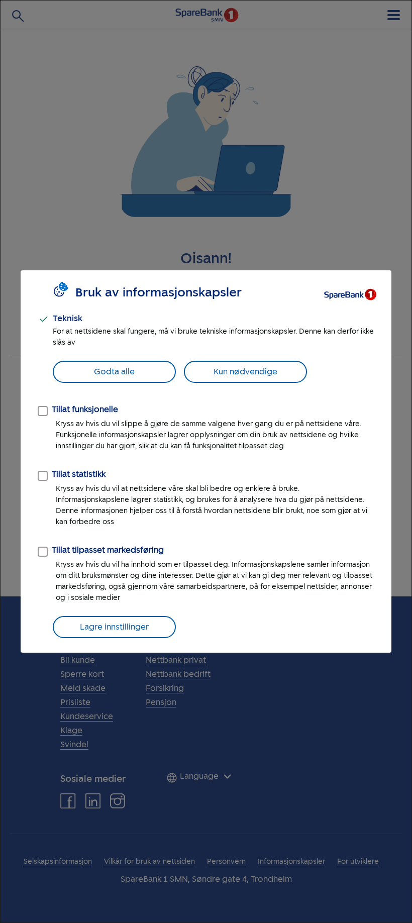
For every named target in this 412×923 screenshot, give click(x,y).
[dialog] (206, 461)
